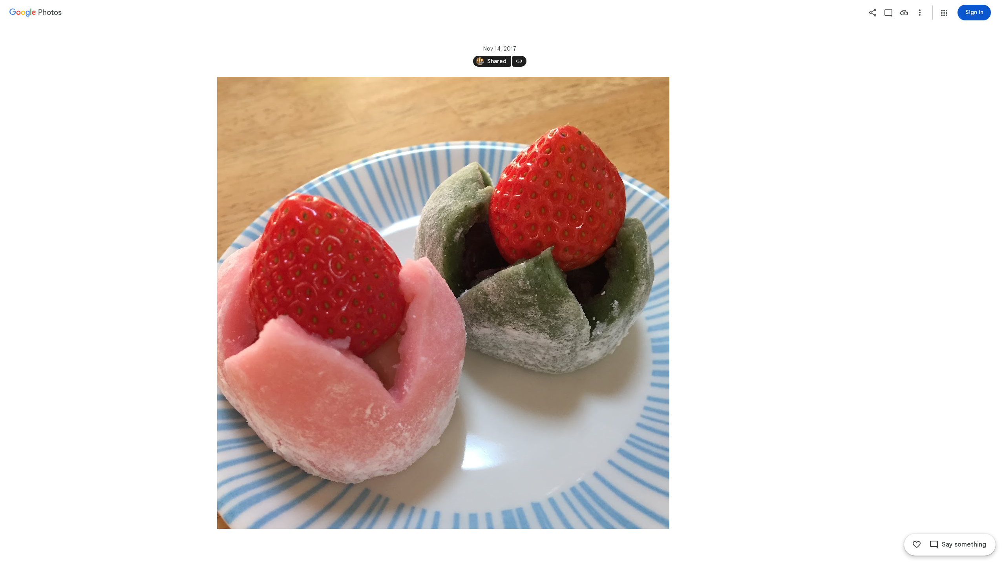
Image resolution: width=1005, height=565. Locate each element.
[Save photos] (904, 12)
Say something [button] (964, 545)
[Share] (873, 12)
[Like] (917, 544)
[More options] (920, 12)
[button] (944, 13)
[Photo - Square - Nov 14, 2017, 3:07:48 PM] (443, 303)
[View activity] (888, 12)
